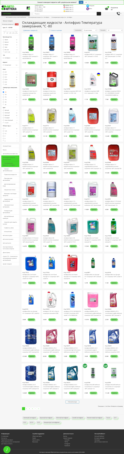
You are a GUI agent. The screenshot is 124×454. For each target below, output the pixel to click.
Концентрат (10, 65)
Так (81, 2)
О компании (4, 436)
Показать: (103, 30)
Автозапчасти (7, 243)
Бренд (65, 436)
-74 (10, 99)
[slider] (4, 30)
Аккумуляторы (7, 146)
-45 (10, 104)
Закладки (97, 440)
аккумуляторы (63, 452)
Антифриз (10, 58)
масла (70, 452)
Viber (90, 8)
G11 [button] (115, 418)
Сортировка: (78, 30)
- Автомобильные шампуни (8, 217)
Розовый (10, 118)
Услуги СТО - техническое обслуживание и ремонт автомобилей (10, 258)
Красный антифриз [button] (46, 418)
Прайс (34, 438)
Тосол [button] (108, 418)
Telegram (91, 5)
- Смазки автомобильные (7, 170)
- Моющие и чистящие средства (9, 194)
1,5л (10, 131)
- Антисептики (7, 231)
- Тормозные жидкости (10, 174)
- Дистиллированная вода (9, 185)
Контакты (4, 438)
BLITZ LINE (10, 52)
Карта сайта (36, 440)
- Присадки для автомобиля (7, 179)
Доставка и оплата (6, 444)
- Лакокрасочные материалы (8, 206)
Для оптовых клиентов (101, 442)
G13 (10, 82)
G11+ (10, 74)
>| (38, 408)
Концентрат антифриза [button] (51, 422)
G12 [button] (24, 422)
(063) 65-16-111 (69, 11)
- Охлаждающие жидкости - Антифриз (9, 164)
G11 (10, 72)
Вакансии (35, 442)
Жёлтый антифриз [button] (62, 418)
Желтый (10, 110)
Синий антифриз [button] (77, 418)
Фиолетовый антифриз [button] (94, 418)
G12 (10, 77)
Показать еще (72, 402)
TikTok (66, 442)
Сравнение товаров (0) (30, 30)
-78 (10, 94)
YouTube (66, 440)
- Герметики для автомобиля (8, 200)
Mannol (10, 42)
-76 (10, 97)
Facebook (67, 445)
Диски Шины (6, 252)
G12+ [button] (31, 422)
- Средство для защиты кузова (10, 223)
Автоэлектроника (8, 239)
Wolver (10, 44)
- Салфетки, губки (8, 228)
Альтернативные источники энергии (8, 248)
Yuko (10, 47)
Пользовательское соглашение (10, 442)
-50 (10, 102)
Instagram (67, 444)
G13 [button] (38, 422)
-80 (17, 24)
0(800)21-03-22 (69, 5)
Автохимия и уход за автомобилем (9, 158)
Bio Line (10, 49)
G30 (10, 84)
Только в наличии (56, 30)
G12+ (10, 79)
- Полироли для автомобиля (7, 211)
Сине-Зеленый (10, 120)
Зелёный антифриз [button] (29, 418)
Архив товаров (7, 264)
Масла (4, 150)
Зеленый (10, 113)
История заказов (99, 438)
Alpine (10, 39)
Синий (10, 123)
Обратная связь (37, 436)
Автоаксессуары (7, 235)
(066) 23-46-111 (69, 7)
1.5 (10, 133)
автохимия (75, 452)
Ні (86, 2)
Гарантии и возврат (7, 440)
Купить (31, 63)
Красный (10, 115)
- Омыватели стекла (9, 190)
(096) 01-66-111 (69, 9)
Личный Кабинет (99, 436)
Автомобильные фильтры (10, 153)
